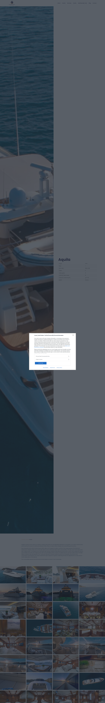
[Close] (73, 335)
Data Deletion (45, 367)
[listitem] (52, 356)
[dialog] (52, 351)
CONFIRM (40, 363)
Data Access (52, 367)
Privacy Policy (59, 367)
